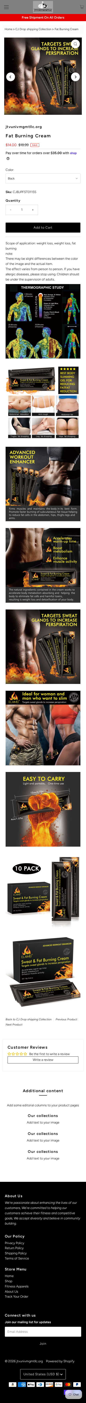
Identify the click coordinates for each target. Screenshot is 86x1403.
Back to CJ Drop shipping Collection (29, 1019)
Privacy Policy (14, 1243)
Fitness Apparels (17, 1286)
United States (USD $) (41, 1374)
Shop (8, 1281)
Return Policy (14, 1248)
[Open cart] (82, 7)
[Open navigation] (6, 7)
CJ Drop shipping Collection (33, 29)
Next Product (14, 1024)
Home (8, 29)
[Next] (75, 76)
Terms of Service (17, 1258)
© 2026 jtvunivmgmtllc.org (24, 1361)
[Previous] (10, 76)
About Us (11, 1291)
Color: (10, 170)
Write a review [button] (43, 1060)
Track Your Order (16, 1296)
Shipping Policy (16, 1253)
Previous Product (66, 1019)
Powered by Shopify (60, 1361)
